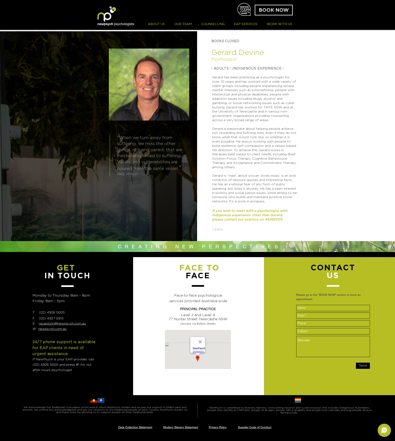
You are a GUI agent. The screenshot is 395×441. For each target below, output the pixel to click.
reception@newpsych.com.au (62, 323)
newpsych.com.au (52, 329)
